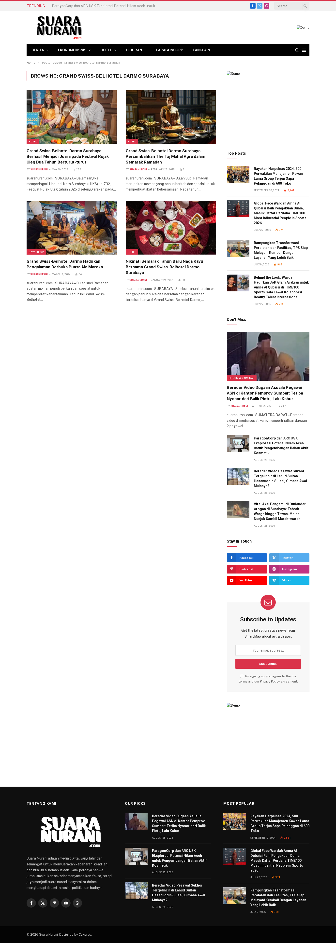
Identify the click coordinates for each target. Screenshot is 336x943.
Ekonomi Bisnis (72, 50)
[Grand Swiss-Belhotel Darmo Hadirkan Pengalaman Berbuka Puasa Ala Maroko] (72, 227)
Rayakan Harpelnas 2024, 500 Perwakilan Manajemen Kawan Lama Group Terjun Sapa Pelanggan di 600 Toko (278, 176)
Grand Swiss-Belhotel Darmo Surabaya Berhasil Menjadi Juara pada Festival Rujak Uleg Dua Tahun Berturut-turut (68, 156)
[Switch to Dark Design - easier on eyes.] (297, 50)
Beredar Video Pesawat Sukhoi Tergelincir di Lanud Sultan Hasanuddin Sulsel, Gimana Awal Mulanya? (280, 478)
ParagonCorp (169, 50)
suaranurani (39, 169)
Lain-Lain (201, 50)
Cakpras (85, 934)
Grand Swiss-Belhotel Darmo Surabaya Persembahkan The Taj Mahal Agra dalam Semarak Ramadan (165, 156)
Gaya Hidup (36, 251)
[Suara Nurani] (59, 27)
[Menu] (304, 50)
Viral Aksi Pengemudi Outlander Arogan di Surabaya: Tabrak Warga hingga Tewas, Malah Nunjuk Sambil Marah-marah (280, 511)
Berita (37, 50)
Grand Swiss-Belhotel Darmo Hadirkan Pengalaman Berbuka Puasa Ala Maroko (65, 264)
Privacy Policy (270, 681)
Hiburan (134, 50)
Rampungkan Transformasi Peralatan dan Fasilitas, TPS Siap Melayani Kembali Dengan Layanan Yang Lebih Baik (281, 250)
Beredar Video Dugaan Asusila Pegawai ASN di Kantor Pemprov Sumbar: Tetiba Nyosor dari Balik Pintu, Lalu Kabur (265, 393)
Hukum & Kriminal (242, 378)
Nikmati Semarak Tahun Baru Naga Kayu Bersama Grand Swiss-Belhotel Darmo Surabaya (164, 267)
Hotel (106, 50)
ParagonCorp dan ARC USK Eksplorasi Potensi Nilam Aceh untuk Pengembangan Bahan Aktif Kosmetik (107, 6)
